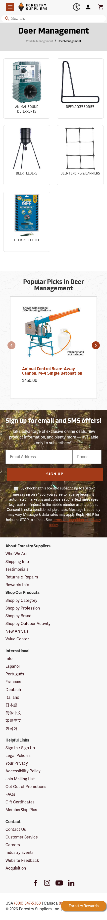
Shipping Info (17, 561)
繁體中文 (13, 720)
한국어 (11, 728)
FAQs (10, 794)
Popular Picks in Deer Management (53, 285)
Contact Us (15, 829)
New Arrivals (17, 631)
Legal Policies (18, 755)
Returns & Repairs (21, 577)
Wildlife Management (39, 41)
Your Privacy (16, 763)
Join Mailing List (20, 779)
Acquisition (15, 868)
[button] (11, 345)
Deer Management (53, 32)
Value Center (17, 639)
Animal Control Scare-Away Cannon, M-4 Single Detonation (52, 371)
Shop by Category (21, 600)
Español (12, 666)
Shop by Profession (22, 608)
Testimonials (16, 569)
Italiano (12, 697)
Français (13, 681)
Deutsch (13, 689)
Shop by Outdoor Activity (28, 623)
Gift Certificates (20, 802)
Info (8, 658)
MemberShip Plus (21, 809)
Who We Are (16, 553)
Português (14, 674)
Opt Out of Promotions (25, 786)
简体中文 (13, 712)
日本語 (11, 705)
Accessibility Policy (23, 771)
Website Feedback (22, 860)
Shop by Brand (18, 615)
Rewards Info (17, 584)
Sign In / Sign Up (20, 747)
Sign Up (54, 474)
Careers (12, 844)
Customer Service (21, 837)
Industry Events (19, 852)
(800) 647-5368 (27, 903)
